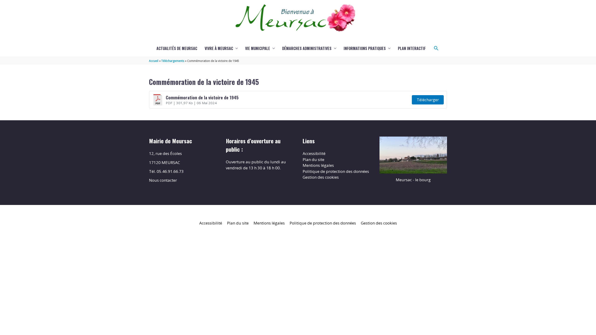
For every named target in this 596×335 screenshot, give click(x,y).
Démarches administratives (307, 48)
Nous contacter (163, 180)
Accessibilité (314, 153)
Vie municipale (257, 48)
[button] (436, 48)
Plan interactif (412, 48)
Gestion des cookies (321, 177)
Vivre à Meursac (219, 48)
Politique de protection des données (336, 171)
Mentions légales (318, 165)
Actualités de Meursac (176, 48)
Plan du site (313, 159)
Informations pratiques (365, 48)
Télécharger (428, 99)
